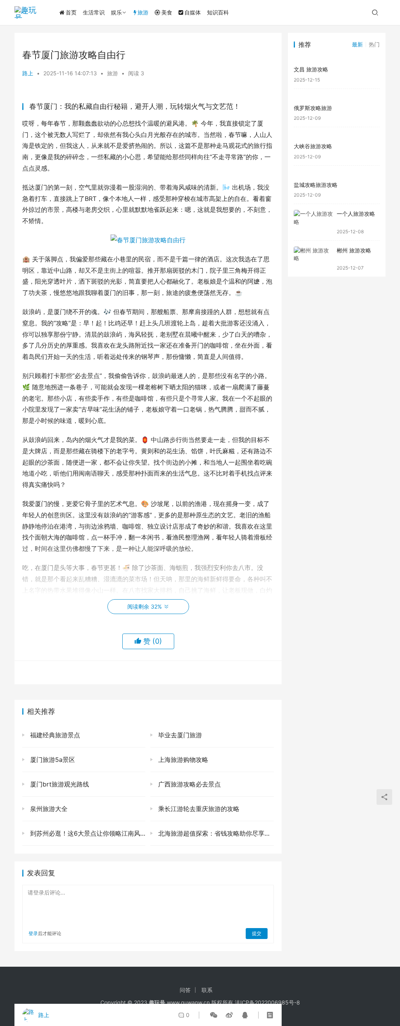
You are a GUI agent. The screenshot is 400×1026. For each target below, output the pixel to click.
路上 (27, 73)
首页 (71, 12)
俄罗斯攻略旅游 (313, 108)
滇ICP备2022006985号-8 (267, 1002)
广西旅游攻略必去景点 (188, 784)
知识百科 (218, 12)
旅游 (143, 12)
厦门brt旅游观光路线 (58, 784)
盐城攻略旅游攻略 (316, 184)
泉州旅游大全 (48, 809)
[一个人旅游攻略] (313, 222)
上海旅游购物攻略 (182, 759)
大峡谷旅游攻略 (313, 146)
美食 (166, 12)
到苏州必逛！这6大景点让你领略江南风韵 (86, 833)
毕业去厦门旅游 (179, 735)
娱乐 (116, 12)
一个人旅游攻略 (356, 213)
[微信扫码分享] (214, 1015)
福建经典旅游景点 (54, 735)
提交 (256, 933)
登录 (33, 933)
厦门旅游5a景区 (51, 759)
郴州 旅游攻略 (354, 250)
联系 (207, 990)
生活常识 (94, 12)
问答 (185, 990)
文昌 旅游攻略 (311, 69)
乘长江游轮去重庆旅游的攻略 (197, 809)
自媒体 (192, 12)
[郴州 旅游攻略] (313, 259)
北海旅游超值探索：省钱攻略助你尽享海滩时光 (214, 833)
